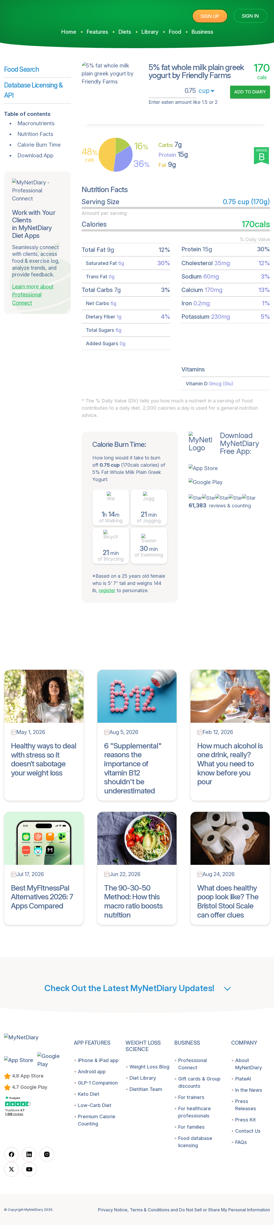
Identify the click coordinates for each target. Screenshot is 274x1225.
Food (175, 32)
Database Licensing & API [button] (33, 90)
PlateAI (243, 1079)
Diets (124, 32)
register (107, 590)
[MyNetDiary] (44, 13)
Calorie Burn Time (39, 145)
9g (167, 165)
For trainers (191, 1097)
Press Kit (245, 1120)
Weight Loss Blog (149, 1067)
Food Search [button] (21, 69)
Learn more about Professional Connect (32, 295)
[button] (224, 468)
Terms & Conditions (149, 1209)
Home (68, 32)
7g (170, 144)
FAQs (241, 1142)
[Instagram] (46, 1154)
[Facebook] (11, 1154)
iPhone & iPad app (98, 1060)
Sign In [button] (250, 16)
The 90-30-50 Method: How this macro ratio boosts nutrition (133, 901)
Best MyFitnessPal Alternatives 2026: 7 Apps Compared (42, 896)
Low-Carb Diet (94, 1105)
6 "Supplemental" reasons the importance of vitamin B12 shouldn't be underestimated (133, 768)
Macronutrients (36, 123)
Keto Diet (88, 1094)
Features (97, 32)
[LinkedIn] (29, 1154)
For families (191, 1127)
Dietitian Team (146, 1089)
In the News (248, 1090)
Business (202, 32)
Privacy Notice (112, 1209)
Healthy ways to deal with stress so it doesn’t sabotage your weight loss (43, 759)
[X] (11, 1169)
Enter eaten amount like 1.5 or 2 (183, 102)
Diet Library (143, 1078)
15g (173, 154)
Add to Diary (250, 91)
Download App (35, 155)
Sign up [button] (210, 16)
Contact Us (248, 1131)
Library (149, 32)
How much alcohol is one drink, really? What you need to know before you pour (230, 763)
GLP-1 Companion (98, 1083)
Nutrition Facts (35, 134)
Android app (92, 1071)
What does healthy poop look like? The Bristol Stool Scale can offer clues (227, 901)
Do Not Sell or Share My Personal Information (224, 1209)
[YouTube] (29, 1169)
